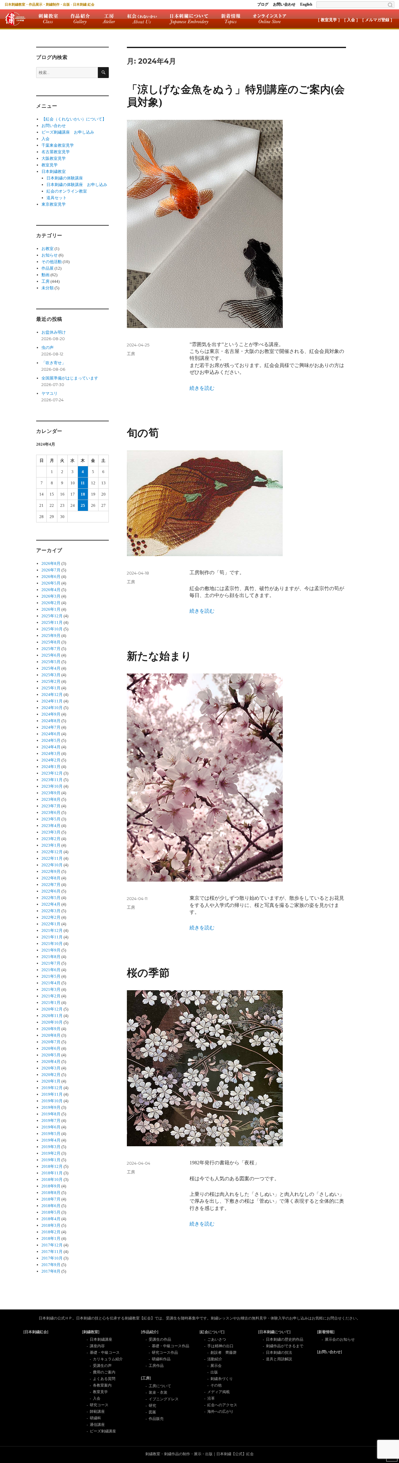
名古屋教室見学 (55, 151)
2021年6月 (50, 969)
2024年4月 (50, 747)
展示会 (216, 1365)
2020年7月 (50, 1042)
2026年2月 (50, 602)
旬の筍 (143, 433)
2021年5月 (50, 976)
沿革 (211, 1398)
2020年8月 (50, 1035)
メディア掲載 (218, 1392)
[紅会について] (212, 1332)
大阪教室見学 (53, 158)
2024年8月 (50, 720)
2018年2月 (50, 1232)
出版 (214, 1372)
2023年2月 (50, 838)
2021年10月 (52, 943)
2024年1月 (50, 766)
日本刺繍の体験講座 (64, 178)
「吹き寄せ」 (53, 362)
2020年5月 (50, 1055)
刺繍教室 (48, 18)
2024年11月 (52, 701)
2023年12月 (52, 773)
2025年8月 (50, 642)
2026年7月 (50, 570)
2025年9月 (50, 635)
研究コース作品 (165, 1352)
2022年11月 (52, 858)
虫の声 (47, 347)
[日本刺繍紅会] (35, 1332)
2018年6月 (50, 1205)
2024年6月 (50, 734)
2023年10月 (52, 786)
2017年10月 (52, 1258)
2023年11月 (52, 779)
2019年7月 (50, 1120)
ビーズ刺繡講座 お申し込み (67, 132)
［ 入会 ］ (351, 19)
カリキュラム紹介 (108, 1359)
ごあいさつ (216, 1339)
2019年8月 (50, 1114)
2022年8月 (50, 878)
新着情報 (230, 18)
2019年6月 (50, 1127)
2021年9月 (50, 950)
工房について (160, 1386)
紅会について (142, 18)
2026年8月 (50, 563)
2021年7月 (50, 963)
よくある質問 (104, 1379)
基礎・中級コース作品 (170, 1346)
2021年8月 (50, 956)
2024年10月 (52, 707)
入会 (45, 138)
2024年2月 (50, 760)
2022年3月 (50, 910)
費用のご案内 (104, 1372)
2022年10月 (52, 865)
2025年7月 (50, 648)
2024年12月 (52, 694)
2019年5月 (50, 1133)
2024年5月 (50, 740)
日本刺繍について (189, 18)
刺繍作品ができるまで (284, 1346)
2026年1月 (50, 609)
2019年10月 (52, 1100)
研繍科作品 (161, 1359)
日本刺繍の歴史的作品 (284, 1339)
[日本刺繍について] (274, 1332)
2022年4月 (50, 904)
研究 (152, 1405)
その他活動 (51, 261)
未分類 (47, 288)
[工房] (146, 1378)
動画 (45, 274)
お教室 (47, 248)
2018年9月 (50, 1186)
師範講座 (97, 1411)
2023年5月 (50, 819)
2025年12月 (52, 616)
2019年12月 (52, 1087)
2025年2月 (50, 681)
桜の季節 (148, 973)
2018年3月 (50, 1225)
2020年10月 (52, 1022)
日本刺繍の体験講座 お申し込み (76, 184)
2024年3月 (50, 753)
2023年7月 (50, 806)
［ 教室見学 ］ (329, 19)
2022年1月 (50, 924)
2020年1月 (50, 1081)
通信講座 (97, 1424)
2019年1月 (50, 1159)
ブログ (262, 4)
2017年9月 (50, 1264)
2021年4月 (50, 983)
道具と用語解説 (279, 1359)
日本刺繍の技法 (279, 1352)
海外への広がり (220, 1411)
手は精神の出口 (220, 1346)
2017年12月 (52, 1245)
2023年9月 (50, 792)
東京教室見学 (53, 204)
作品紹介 (80, 18)
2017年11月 (52, 1251)
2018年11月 (52, 1173)
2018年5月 (50, 1212)
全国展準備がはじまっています (69, 378)
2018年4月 (50, 1218)
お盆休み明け (53, 332)
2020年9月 (50, 1028)
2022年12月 (52, 851)
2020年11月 (52, 1015)
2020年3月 (50, 1068)
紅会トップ (15, 18)
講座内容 (97, 1346)
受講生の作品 (160, 1339)
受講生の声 (102, 1365)
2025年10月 (52, 629)
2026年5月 (50, 583)
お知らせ (49, 255)
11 (83, 483)
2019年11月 (52, 1094)
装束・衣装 (158, 1392)
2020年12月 (52, 1009)
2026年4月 (50, 589)
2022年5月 (50, 897)
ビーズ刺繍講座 (103, 1431)
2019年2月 (50, 1153)
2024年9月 (50, 714)
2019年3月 (50, 1146)
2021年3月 (50, 989)
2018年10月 (52, 1179)
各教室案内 (102, 1385)
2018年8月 (50, 1192)
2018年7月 (50, 1199)
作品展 (47, 268)
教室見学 (49, 165)
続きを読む (202, 388)
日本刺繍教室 (53, 171)
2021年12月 (52, 930)
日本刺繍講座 (101, 1339)
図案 (152, 1412)
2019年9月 (50, 1107)
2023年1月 (50, 845)
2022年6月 (50, 891)
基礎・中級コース (105, 1352)
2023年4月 (50, 825)
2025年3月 (50, 675)
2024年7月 (50, 727)
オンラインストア (269, 18)
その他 (216, 1385)
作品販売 (156, 1419)
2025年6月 (50, 655)
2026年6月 (50, 576)
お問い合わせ (284, 4)
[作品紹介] (149, 1332)
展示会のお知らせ (340, 1339)
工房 (109, 18)
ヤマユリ (49, 393)
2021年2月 (50, 996)
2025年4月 (50, 668)
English (306, 4)
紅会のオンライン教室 (66, 191)
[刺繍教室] (90, 1332)
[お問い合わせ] (329, 1352)
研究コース (99, 1405)
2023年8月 (50, 799)
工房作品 (156, 1365)
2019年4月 (50, 1140)
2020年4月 (50, 1061)
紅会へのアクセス (222, 1405)
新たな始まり (159, 656)
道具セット (56, 197)
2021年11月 (52, 937)
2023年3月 (50, 832)
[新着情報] (325, 1332)
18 (83, 494)
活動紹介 (214, 1359)
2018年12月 (52, 1166)
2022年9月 (50, 871)
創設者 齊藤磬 (223, 1352)
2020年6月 (50, 1048)
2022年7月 (50, 884)
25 (83, 505)
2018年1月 (50, 1238)
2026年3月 (50, 596)
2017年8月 (50, 1271)
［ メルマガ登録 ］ (377, 19)
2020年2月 (50, 1074)
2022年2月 (50, 917)
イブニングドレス (164, 1399)
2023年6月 (50, 812)
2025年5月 (50, 661)
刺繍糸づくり (221, 1379)
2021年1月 (50, 1002)
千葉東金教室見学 (57, 145)
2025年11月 (52, 622)
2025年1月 (50, 688)
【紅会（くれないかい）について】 (73, 119)
